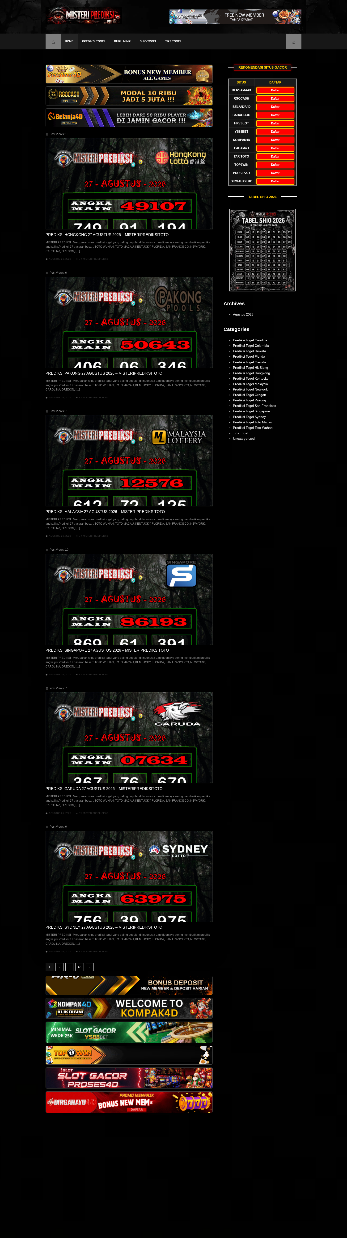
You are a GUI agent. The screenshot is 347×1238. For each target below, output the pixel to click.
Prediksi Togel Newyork (250, 389)
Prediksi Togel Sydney (249, 417)
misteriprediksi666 (95, 259)
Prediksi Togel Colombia (251, 345)
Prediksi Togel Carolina (250, 340)
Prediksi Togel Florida (249, 356)
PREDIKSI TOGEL (94, 41)
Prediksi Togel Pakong (249, 400)
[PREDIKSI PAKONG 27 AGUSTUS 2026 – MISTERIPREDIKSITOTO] (129, 322)
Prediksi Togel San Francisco (254, 406)
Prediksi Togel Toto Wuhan (253, 428)
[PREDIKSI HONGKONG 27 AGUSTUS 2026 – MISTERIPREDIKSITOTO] (129, 183)
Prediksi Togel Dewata (249, 351)
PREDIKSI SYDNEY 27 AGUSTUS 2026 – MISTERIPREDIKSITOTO (104, 927)
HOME (69, 41)
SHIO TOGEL (148, 41)
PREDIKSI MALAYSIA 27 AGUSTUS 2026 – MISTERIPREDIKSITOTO (105, 512)
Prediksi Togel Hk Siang (250, 367)
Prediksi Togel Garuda (249, 362)
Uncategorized (244, 438)
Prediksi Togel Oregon (249, 395)
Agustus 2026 (243, 314)
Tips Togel (173, 41)
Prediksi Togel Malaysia (250, 384)
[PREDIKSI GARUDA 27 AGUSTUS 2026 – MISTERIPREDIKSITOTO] (129, 737)
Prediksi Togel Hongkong (251, 373)
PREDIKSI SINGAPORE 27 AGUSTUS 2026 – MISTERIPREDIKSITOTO (107, 650)
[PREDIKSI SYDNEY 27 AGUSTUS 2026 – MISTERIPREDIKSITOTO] (129, 876)
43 (79, 967)
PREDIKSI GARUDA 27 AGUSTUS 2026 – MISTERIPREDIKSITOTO (104, 789)
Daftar (275, 90)
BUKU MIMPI (122, 41)
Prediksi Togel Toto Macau (252, 422)
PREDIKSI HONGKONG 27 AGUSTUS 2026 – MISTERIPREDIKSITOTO (107, 235)
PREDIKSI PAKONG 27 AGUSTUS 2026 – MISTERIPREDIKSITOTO (104, 373)
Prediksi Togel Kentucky (250, 378)
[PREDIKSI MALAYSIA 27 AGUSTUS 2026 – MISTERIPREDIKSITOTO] (129, 460)
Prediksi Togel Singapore (251, 411)
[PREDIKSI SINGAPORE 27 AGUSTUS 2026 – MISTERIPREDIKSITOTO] (129, 599)
